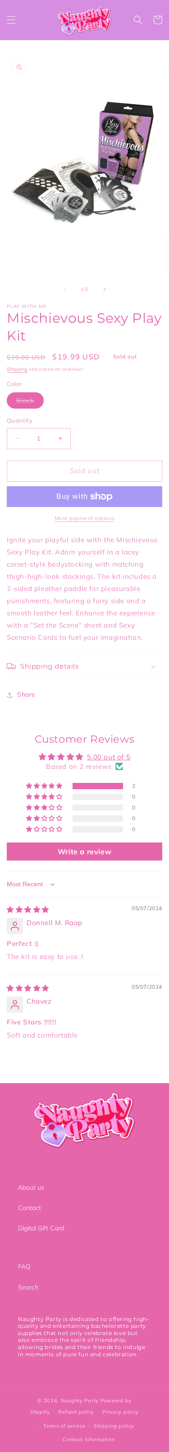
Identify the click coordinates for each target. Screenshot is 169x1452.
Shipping (17, 369)
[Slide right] (104, 289)
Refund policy (76, 1412)
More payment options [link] (85, 518)
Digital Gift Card (41, 1228)
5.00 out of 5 (108, 757)
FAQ (24, 1266)
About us (31, 1187)
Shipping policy (114, 1426)
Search (28, 1287)
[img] (28, 909)
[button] (11, 20)
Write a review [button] (84, 851)
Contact (29, 1208)
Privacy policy (120, 1412)
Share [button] (26, 694)
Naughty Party (80, 1400)
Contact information (88, 1439)
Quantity (19, 420)
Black (30, 402)
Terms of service (64, 1426)
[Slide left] (65, 289)
